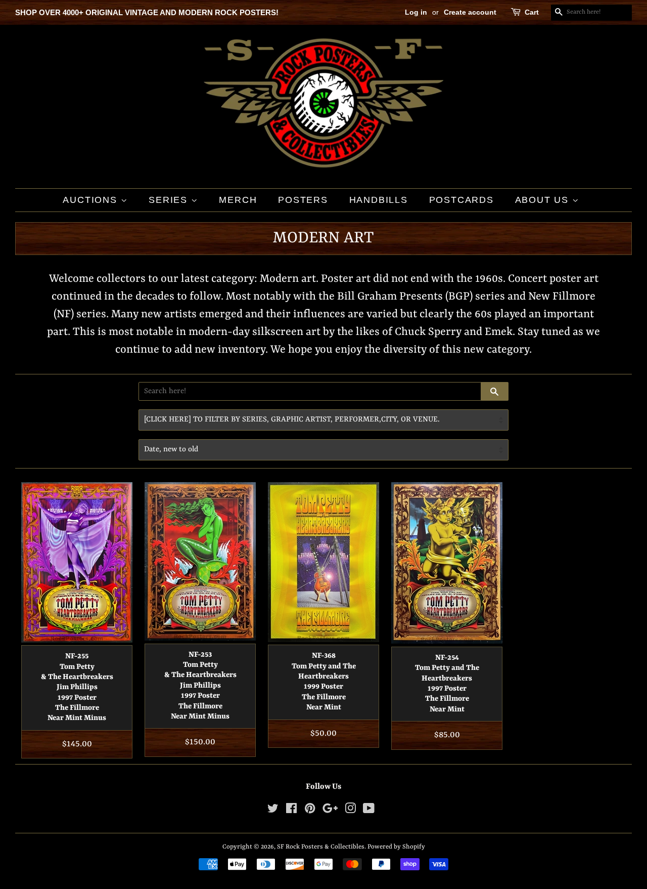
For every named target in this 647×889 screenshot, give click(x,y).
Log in (416, 12)
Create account (470, 12)
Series (170, 200)
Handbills (378, 200)
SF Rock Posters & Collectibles (320, 847)
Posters (303, 200)
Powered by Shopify (396, 847)
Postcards (461, 200)
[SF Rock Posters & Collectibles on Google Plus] (330, 811)
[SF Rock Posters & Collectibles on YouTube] (369, 811)
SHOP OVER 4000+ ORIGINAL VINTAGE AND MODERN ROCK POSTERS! (147, 12)
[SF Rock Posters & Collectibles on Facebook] (291, 811)
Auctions (91, 200)
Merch (238, 200)
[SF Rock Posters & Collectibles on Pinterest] (309, 811)
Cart (532, 12)
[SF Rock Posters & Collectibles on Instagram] (350, 811)
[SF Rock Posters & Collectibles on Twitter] (273, 811)
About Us (543, 200)
